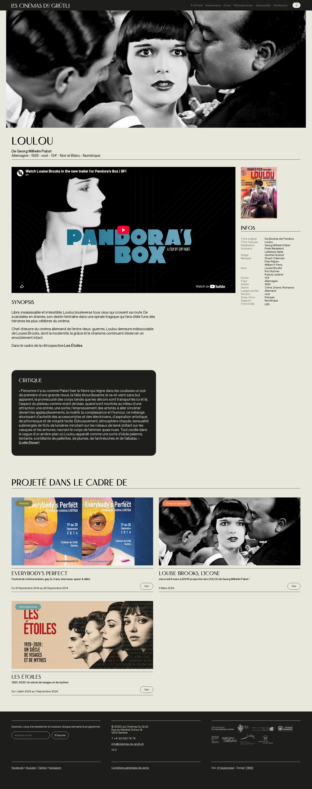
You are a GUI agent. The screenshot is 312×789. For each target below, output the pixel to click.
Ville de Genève (263, 728)
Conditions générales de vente (130, 767)
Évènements (213, 5)
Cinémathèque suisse (222, 728)
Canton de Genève (243, 728)
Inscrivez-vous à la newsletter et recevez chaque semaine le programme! (56, 726)
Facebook (17, 767)
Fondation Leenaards (265, 739)
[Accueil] (40, 5)
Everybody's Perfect (40, 574)
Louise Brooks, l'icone (189, 574)
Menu (296, 5)
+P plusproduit (225, 767)
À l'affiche (197, 5)
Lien (267, 303)
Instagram (55, 767)
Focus (227, 5)
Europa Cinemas (229, 739)
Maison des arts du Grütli (215, 739)
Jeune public (263, 5)
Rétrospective (28, 606)
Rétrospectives (243, 5)
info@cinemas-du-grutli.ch (127, 743)
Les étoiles (26, 677)
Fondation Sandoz (247, 739)
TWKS (249, 767)
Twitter (42, 767)
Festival (24, 503)
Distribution (281, 5)
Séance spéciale (177, 503)
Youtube (31, 767)
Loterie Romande (285, 728)
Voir (146, 586)
